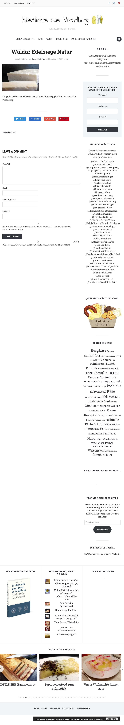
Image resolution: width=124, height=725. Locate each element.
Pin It (65, 119)
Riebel (118, 415)
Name (4, 188)
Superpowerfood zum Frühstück (19, 686)
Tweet (21, 119)
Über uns (30, 3)
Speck (101, 439)
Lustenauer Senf (99, 401)
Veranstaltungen (102, 446)
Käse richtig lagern (66, 634)
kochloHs (114, 386)
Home (36, 708)
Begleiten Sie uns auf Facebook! (102, 470)
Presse (111, 410)
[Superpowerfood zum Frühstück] (20, 667)
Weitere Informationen (96, 719)
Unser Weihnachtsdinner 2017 (62, 686)
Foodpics (92, 368)
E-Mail (102, 117)
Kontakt (7, 3)
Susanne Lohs (38, 59)
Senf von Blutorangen (113, 429)
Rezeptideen (106, 415)
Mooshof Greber (97, 410)
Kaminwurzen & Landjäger (95, 386)
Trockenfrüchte (111, 439)
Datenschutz (68, 708)
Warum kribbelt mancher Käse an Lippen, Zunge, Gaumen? (66, 583)
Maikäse (113, 402)
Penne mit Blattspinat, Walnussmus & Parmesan (104, 686)
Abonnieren (102, 529)
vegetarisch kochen (102, 443)
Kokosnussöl (98, 391)
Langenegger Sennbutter (83, 39)
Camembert (93, 356)
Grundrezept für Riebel (66, 610)
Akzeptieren (112, 719)
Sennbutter (95, 433)
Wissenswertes (98, 450)
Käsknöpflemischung (93, 397)
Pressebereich (83, 708)
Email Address (9, 200)
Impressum (55, 708)
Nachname (102, 106)
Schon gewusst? (24, 39)
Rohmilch (91, 420)
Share (36, 119)
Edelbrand (106, 360)
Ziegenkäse (113, 451)
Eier (113, 360)
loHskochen (111, 397)
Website (6, 212)
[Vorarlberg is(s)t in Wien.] (62, 19)
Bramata (110, 351)
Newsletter (19, 3)
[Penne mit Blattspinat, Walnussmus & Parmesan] (104, 667)
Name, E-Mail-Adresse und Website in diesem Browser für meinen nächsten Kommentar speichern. (36, 228)
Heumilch (114, 368)
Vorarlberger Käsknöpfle (66, 622)
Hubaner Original (99, 377)
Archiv (44, 708)
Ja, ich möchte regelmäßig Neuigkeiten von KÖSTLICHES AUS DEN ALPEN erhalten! (40, 243)
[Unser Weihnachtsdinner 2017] (62, 667)
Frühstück (104, 369)
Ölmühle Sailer (102, 454)
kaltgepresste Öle (109, 381)
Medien (90, 406)
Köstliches (61, 39)
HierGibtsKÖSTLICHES (102, 373)
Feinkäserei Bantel (102, 363)
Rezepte (90, 415)
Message (6, 164)
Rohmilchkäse (101, 420)
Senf (102, 428)
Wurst (49, 39)
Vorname (102, 95)
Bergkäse (98, 350)
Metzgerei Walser (108, 405)
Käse (40, 39)
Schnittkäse (102, 424)
